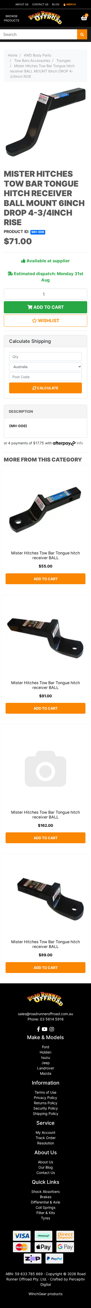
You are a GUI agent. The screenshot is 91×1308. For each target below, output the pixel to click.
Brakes (45, 1197)
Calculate (47, 388)
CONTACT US (40, 4)
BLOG (55, 4)
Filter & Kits (45, 1213)
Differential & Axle (45, 1202)
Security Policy (45, 1108)
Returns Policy (45, 1103)
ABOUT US (21, 4)
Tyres (45, 1218)
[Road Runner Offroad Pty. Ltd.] (45, 15)
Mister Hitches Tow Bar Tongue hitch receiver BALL (45, 555)
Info (80, 443)
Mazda (45, 1073)
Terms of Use (45, 1092)
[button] (45, 321)
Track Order (46, 1138)
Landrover (45, 1068)
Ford (45, 1047)
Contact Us (45, 1172)
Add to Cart (48, 307)
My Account (45, 1132)
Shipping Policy (45, 1113)
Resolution (45, 1143)
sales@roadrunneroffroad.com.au (45, 1014)
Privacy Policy (45, 1097)
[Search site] (82, 34)
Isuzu (45, 1057)
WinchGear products (45, 1294)
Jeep (45, 1063)
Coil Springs (45, 1207)
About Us (45, 1162)
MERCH (71, 4)
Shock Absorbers (45, 1191)
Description (21, 411)
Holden (45, 1052)
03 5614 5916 (52, 1019)
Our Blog (45, 1167)
